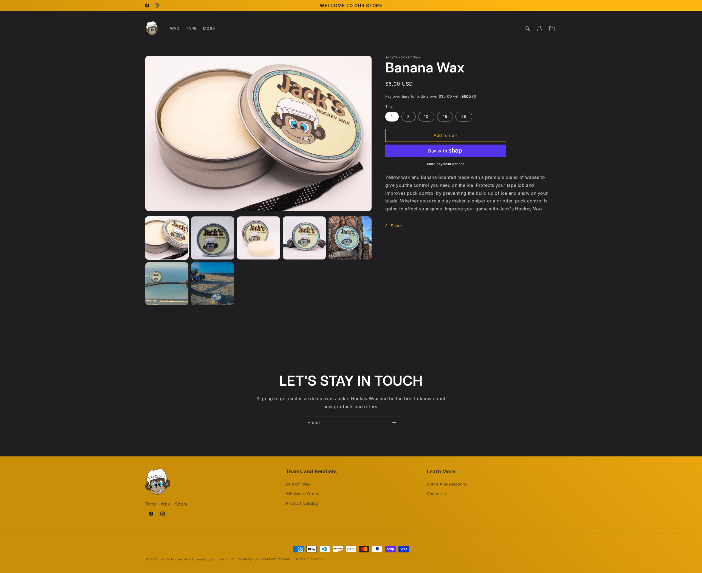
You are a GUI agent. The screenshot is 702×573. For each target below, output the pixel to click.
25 (463, 116)
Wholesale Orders (303, 493)
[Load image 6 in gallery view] (166, 283)
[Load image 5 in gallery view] (350, 237)
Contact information (273, 559)
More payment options (446, 164)
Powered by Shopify (207, 559)
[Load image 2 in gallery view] (212, 237)
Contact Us (438, 493)
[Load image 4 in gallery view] (304, 237)
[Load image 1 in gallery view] (166, 237)
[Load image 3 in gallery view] (258, 237)
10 (426, 116)
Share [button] (396, 225)
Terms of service (309, 559)
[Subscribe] (394, 422)
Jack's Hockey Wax (175, 559)
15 (445, 116)
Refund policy (241, 559)
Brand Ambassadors (446, 484)
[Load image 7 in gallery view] (212, 283)
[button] (528, 28)
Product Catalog (302, 503)
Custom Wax (298, 484)
